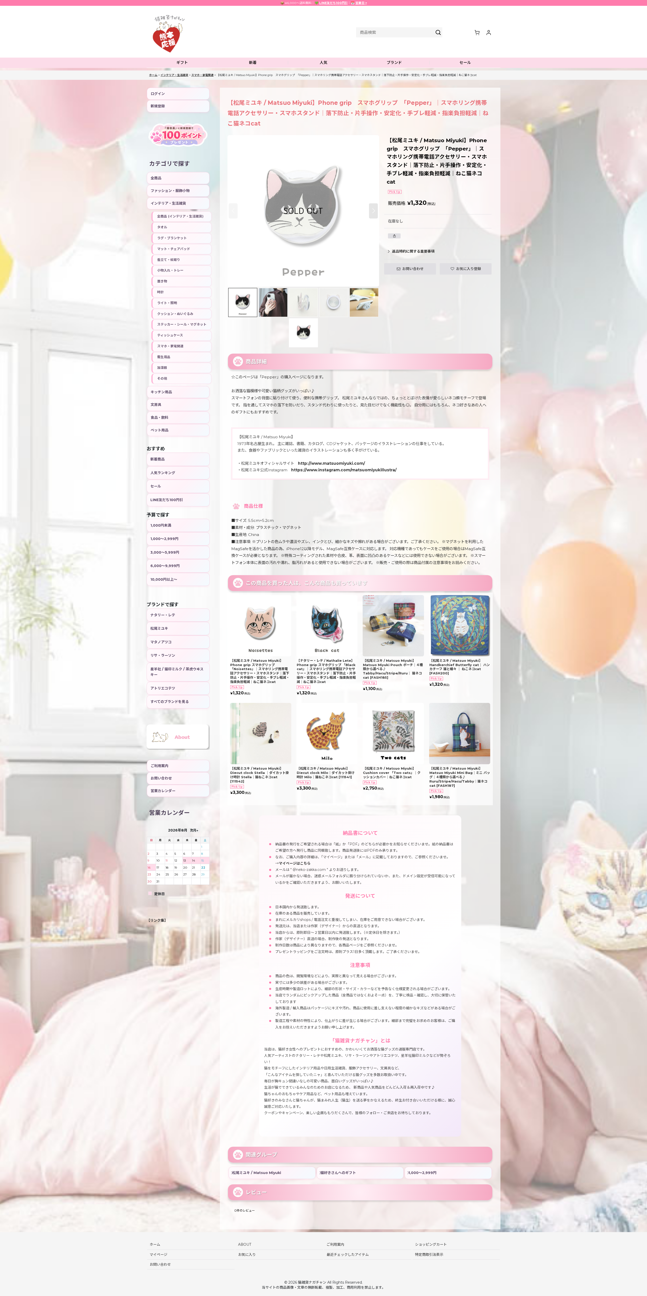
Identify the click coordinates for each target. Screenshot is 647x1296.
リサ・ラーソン (162, 655)
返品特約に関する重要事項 (413, 251)
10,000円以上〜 (163, 579)
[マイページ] (488, 32)
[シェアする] (394, 235)
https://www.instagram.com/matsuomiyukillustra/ (344, 470)
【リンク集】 (157, 920)
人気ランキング (162, 473)
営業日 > (361, 3)
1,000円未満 (160, 525)
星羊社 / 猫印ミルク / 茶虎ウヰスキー (176, 672)
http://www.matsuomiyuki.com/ (331, 463)
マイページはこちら (295, 863)
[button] (182, 63)
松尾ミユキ (159, 628)
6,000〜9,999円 (165, 566)
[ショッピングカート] (476, 32)
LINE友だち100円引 (333, 3)
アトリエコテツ (162, 688)
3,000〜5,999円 (164, 552)
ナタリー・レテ (162, 615)
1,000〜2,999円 (164, 538)
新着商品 (157, 459)
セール (155, 486)
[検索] (438, 32)
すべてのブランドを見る (169, 701)
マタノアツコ (161, 642)
